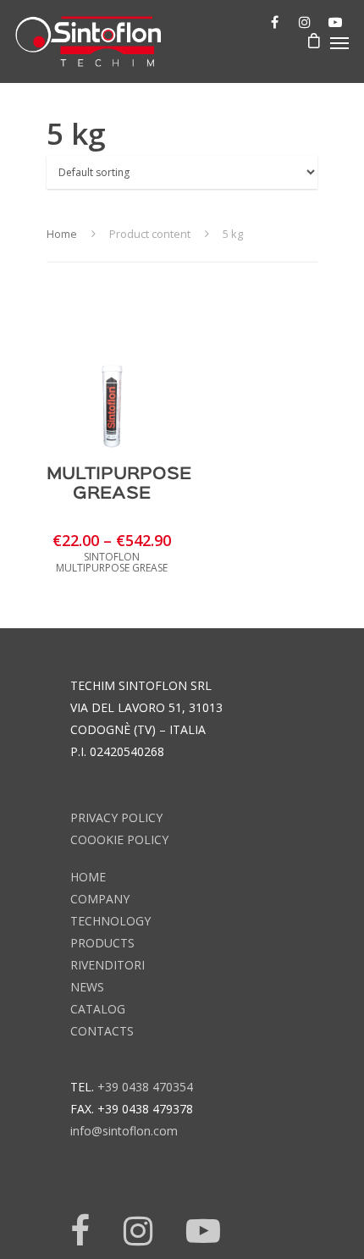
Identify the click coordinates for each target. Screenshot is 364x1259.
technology (110, 921)
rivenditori (107, 965)
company (100, 899)
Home (62, 233)
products (102, 943)
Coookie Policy (119, 839)
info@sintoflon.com (124, 1131)
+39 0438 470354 (145, 1087)
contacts (102, 1031)
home (88, 877)
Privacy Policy (116, 817)
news (87, 987)
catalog (97, 1009)
